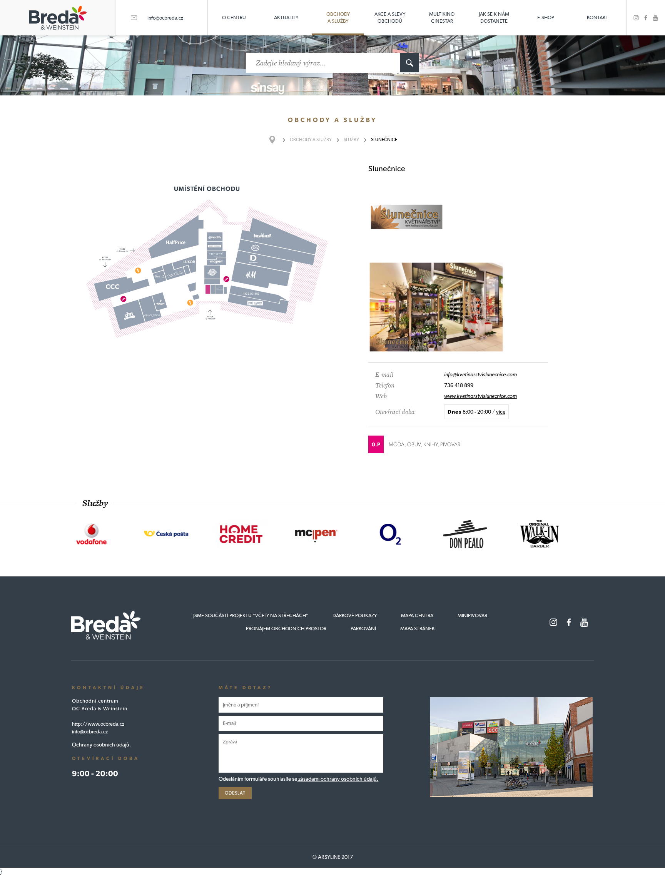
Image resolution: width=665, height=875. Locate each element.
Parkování (363, 628)
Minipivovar (472, 615)
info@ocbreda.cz (165, 18)
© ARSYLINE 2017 (332, 857)
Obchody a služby (338, 17)
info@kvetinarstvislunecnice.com (480, 374)
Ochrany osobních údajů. (101, 744)
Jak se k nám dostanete (494, 17)
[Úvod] (276, 140)
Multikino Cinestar (441, 17)
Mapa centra (417, 615)
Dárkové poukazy (354, 615)
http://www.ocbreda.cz (98, 724)
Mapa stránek (417, 628)
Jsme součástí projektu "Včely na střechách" (250, 615)
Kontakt (597, 17)
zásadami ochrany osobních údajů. (337, 779)
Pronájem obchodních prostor (286, 628)
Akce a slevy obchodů (389, 17)
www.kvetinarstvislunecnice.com (480, 396)
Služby (351, 139)
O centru (234, 17)
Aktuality (286, 17)
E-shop (545, 17)
